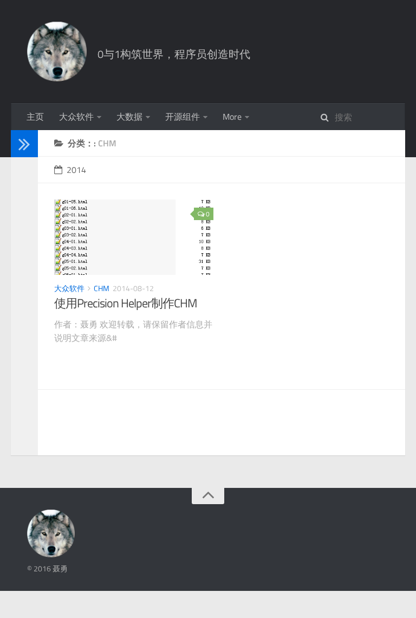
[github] (20, 227)
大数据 (129, 116)
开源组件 (182, 116)
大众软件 (76, 116)
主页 (35, 116)
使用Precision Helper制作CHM (125, 303)
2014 (76, 169)
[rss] (20, 241)
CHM (101, 288)
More (232, 116)
